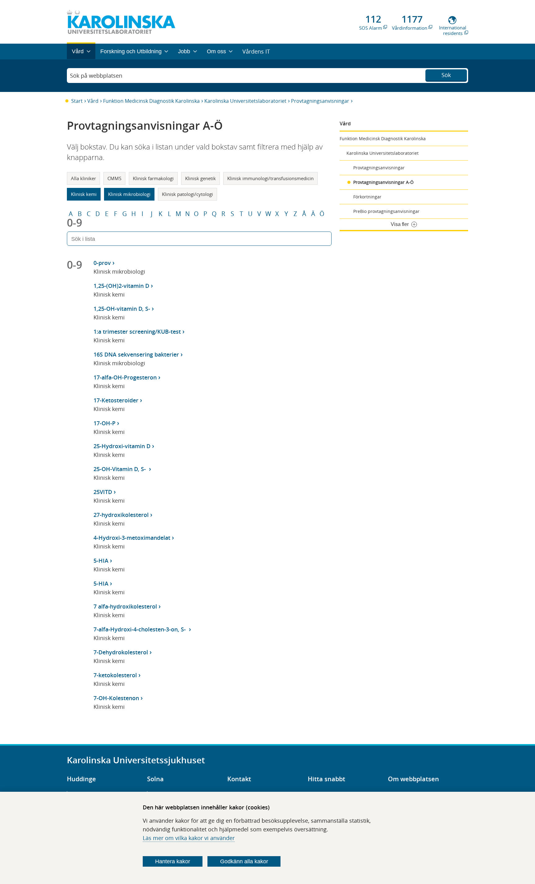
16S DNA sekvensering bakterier (136, 354)
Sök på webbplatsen (96, 75)
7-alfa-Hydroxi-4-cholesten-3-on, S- (140, 629)
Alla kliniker (83, 178)
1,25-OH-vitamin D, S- (122, 308)
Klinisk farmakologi (153, 178)
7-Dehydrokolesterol (121, 652)
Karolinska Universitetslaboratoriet (245, 101)
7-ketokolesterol (115, 675)
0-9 (74, 222)
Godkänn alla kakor (244, 861)
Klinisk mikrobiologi (129, 194)
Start (77, 101)
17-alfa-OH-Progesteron (125, 377)
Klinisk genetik (200, 178)
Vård (92, 101)
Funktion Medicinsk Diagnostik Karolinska (151, 101)
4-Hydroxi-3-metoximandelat (132, 537)
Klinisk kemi (84, 194)
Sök (446, 75)
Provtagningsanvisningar (320, 101)
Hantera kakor (172, 861)
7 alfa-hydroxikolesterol (125, 606)
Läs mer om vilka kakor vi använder (189, 838)
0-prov (102, 262)
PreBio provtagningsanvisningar (386, 211)
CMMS (114, 178)
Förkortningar (367, 197)
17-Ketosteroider (116, 400)
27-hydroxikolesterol (121, 514)
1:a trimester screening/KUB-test (137, 331)
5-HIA (101, 560)
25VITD (103, 492)
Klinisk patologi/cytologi (187, 194)
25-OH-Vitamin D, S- (120, 469)
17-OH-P (104, 423)
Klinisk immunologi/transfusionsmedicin (270, 178)
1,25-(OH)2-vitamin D (121, 285)
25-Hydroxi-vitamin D (122, 446)
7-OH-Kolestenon (116, 698)
